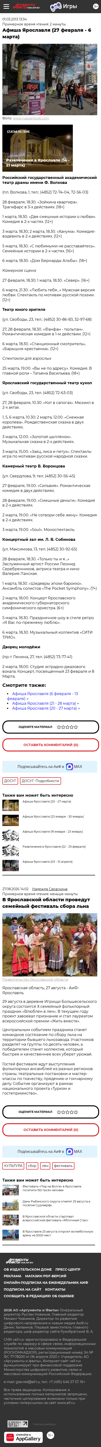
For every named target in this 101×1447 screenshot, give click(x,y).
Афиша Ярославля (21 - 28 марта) (44, 703)
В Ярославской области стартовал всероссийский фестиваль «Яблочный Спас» (55, 1218)
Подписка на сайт (22, 1289)
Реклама (12, 1276)
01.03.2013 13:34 (14, 19)
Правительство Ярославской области (35, 979)
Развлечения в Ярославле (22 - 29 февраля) (54, 846)
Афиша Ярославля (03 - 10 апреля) (48, 861)
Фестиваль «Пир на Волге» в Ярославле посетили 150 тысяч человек (52, 1188)
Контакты (55, 1289)
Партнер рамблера (44, 1424)
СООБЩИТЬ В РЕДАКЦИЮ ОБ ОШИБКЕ (39, 1296)
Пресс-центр (67, 1269)
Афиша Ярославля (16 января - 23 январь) (53, 831)
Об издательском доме (28, 1269)
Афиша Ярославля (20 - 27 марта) (44, 708)
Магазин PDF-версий (45, 1276)
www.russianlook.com (31, 118)
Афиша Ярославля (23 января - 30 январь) (53, 816)
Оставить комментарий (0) (50, 745)
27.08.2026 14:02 (15, 889)
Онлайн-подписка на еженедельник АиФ (46, 1283)
